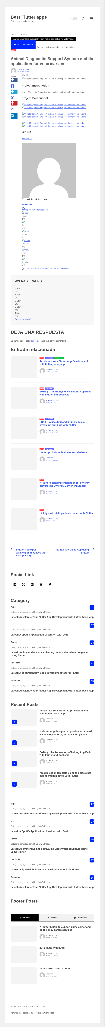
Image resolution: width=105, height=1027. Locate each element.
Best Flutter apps (29, 17)
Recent (53, 917)
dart (47, 268)
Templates (59, 358)
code (42, 268)
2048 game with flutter (52, 947)
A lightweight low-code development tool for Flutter (49, 673)
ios (58, 268)
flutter (53, 268)
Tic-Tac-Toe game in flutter (55, 968)
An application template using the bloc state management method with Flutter (65, 774)
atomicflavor (23, 69)
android (30, 268)
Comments (81, 917)
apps (37, 268)
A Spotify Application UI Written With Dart (43, 634)
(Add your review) (23, 319)
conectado (36, 341)
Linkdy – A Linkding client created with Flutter (66, 513)
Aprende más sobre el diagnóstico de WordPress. (32, 1013)
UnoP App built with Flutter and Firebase (63, 452)
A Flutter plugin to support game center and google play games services (65, 928)
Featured (49, 358)
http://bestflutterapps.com (36, 210)
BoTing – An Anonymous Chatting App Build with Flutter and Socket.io (65, 754)
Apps (13, 50)
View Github (27, 138)
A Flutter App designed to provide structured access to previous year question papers (66, 733)
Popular (26, 917)
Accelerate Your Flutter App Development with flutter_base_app (56, 617)
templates (64, 268)
